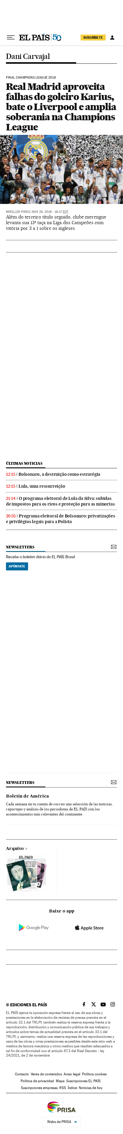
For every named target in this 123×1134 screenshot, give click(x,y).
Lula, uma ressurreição (42, 486)
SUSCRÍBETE (93, 37)
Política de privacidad (37, 1081)
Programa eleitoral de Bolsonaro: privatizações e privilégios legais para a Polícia (60, 518)
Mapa (60, 1081)
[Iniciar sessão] (112, 37)
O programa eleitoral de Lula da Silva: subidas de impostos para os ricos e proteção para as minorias (60, 501)
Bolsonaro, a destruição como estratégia (59, 474)
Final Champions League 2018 (31, 77)
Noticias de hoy (90, 1088)
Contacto (22, 1074)
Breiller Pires (18, 212)
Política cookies (94, 1074)
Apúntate (17, 566)
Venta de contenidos (46, 1074)
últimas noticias (24, 463)
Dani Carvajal (28, 57)
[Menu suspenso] (11, 37)
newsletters (20, 547)
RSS (62, 1088)
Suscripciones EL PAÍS (83, 1081)
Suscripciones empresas (39, 1088)
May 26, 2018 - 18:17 (50, 212)
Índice (72, 1088)
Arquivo (15, 849)
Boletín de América (27, 796)
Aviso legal (72, 1074)
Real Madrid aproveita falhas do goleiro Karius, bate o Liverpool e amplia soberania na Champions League (61, 107)
